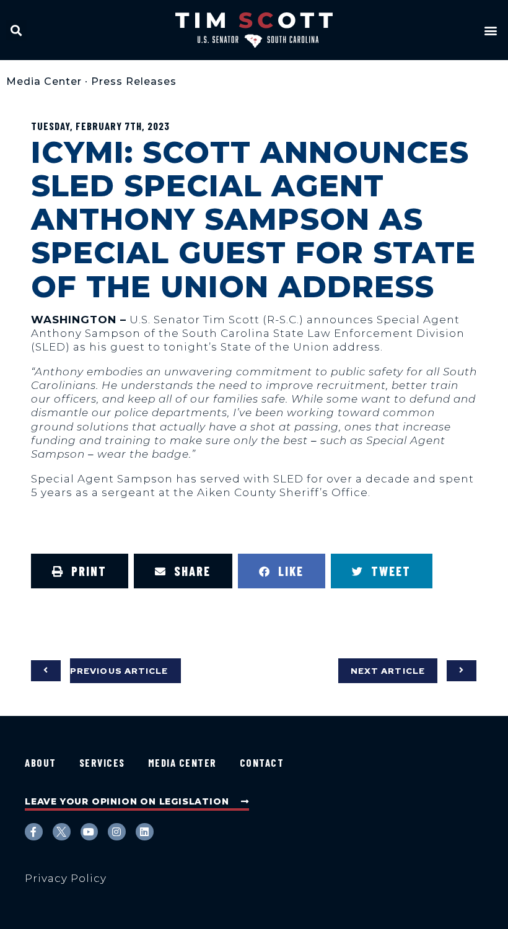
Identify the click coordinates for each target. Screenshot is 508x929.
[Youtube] (90, 832)
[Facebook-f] (34, 832)
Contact (262, 762)
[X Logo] (62, 832)
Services (102, 762)
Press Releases (134, 81)
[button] (16, 30)
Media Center (44, 81)
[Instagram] (117, 832)
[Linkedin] (145, 832)
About (40, 762)
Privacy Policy (66, 878)
